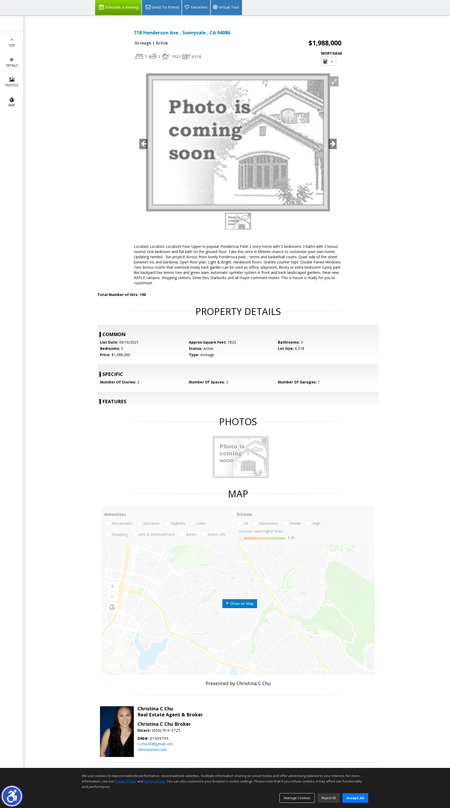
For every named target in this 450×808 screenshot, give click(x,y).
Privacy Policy (125, 781)
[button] (12, 796)
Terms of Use (154, 781)
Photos (11, 85)
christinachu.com (152, 749)
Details (12, 65)
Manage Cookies (297, 798)
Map (12, 105)
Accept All (355, 798)
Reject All (329, 798)
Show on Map (241, 603)
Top (12, 45)
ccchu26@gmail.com (155, 743)
